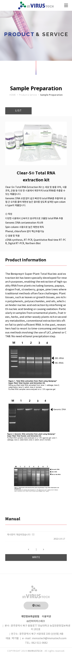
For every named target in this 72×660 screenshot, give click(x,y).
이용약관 (46, 616)
